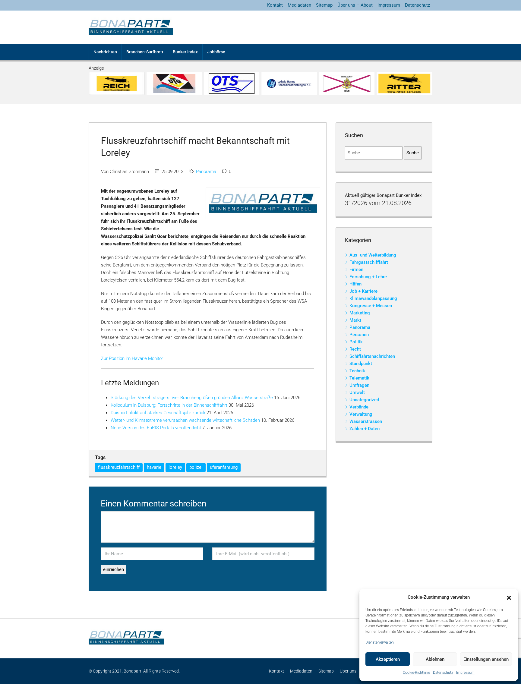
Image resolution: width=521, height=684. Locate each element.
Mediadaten (299, 5)
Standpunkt (360, 363)
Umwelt (357, 392)
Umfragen (359, 385)
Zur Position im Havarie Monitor (132, 358)
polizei (196, 467)
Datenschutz (443, 672)
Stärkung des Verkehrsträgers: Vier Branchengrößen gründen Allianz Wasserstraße (192, 397)
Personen (359, 334)
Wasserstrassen (365, 421)
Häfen (355, 284)
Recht (355, 349)
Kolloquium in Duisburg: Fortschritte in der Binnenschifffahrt (169, 405)
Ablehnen (435, 659)
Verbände (358, 407)
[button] (509, 597)
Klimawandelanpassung (373, 298)
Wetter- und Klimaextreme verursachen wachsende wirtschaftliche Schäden (185, 420)
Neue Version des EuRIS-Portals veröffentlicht (156, 427)
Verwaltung (360, 414)
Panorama (206, 171)
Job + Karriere (363, 291)
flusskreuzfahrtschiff (119, 467)
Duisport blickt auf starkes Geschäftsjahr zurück (158, 412)
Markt (355, 320)
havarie (154, 467)
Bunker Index (185, 51)
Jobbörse (216, 51)
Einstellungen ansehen (486, 659)
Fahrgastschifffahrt (368, 262)
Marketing (359, 313)
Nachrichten (105, 51)
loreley (175, 467)
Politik (356, 342)
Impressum (465, 672)
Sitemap (324, 5)
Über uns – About (355, 5)
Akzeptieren (388, 659)
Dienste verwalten (379, 642)
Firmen (356, 269)
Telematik (359, 378)
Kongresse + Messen (370, 305)
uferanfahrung (224, 467)
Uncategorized (364, 399)
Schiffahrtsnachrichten (372, 356)
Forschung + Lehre (368, 276)
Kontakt (275, 5)
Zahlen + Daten (364, 428)
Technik (357, 371)
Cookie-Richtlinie (416, 672)
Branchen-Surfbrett (144, 51)
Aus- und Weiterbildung (372, 255)
